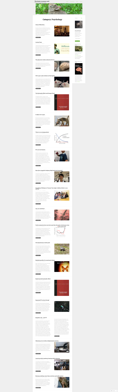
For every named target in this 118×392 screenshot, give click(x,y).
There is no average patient (42, 132)
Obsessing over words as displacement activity (47, 341)
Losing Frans (38, 42)
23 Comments (44, 190)
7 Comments (42, 342)
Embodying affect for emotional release (45, 260)
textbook (78, 81)
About (77, 1)
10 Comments (42, 94)
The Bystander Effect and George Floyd (45, 93)
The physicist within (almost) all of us (44, 59)
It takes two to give (40, 114)
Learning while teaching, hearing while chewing (47, 358)
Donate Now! (72, 1)
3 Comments (43, 280)
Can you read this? (40, 208)
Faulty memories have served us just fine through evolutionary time (52, 225)
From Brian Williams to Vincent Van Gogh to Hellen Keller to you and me (51, 188)
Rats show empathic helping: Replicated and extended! (48, 170)
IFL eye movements (40, 149)
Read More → (38, 37)
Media (81, 1)
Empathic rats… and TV (41, 317)
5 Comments (43, 133)
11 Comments (43, 261)
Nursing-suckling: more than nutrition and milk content (49, 376)
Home (67, 1)
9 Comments (42, 43)
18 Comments (44, 301)
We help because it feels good (42, 242)
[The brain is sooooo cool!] (59, 8)
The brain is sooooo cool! (42, 1)
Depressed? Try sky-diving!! (42, 300)
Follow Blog (78, 30)
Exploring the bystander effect (43, 278)
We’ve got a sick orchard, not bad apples (45, 75)
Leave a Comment (44, 377)
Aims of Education (39, 24)
